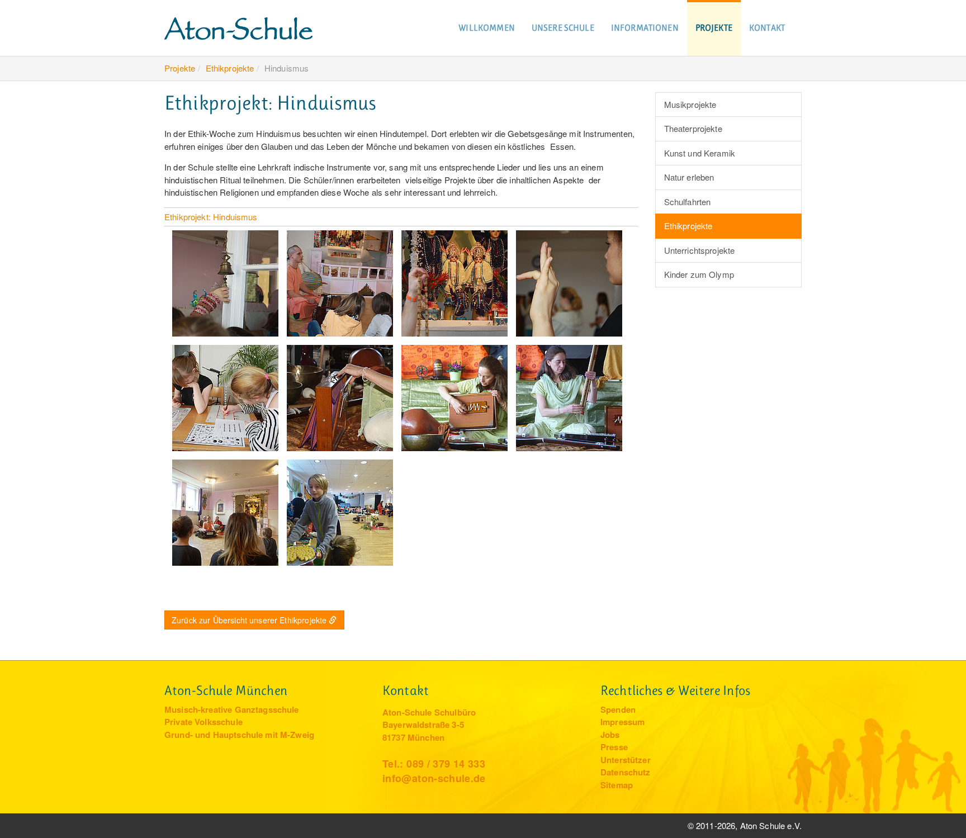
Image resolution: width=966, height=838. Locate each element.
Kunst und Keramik (700, 153)
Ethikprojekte (230, 68)
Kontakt (767, 27)
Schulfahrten (687, 201)
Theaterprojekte (693, 128)
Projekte (713, 27)
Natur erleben (689, 177)
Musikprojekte (690, 104)
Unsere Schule (563, 27)
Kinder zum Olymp (699, 274)
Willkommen (486, 27)
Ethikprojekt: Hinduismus (211, 216)
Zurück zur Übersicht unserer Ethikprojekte (249, 620)
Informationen (645, 27)
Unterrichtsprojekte (699, 250)
